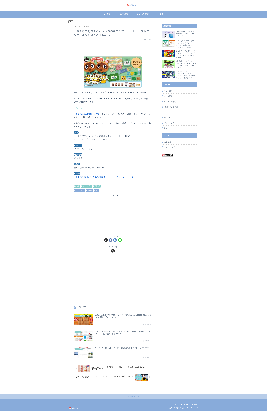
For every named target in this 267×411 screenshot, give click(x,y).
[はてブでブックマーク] (115, 240)
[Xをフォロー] (113, 251)
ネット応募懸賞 (87, 186)
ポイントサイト (170, 123)
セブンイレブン (80, 190)
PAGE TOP (134, 396)
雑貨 (97, 190)
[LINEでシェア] (120, 240)
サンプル (167, 117)
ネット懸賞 (168, 91)
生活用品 (90, 190)
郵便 (165, 128)
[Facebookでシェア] (110, 240)
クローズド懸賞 (170, 102)
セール (166, 112)
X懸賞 (77, 186)
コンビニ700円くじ (171, 147)
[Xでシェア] (106, 240)
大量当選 (97, 186)
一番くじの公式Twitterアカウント (88, 114)
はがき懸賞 (168, 96)
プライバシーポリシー (180, 404)
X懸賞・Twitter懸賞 (171, 107)
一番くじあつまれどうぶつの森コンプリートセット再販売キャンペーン (104, 177)
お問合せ (194, 404)
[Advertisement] (113, 47)
